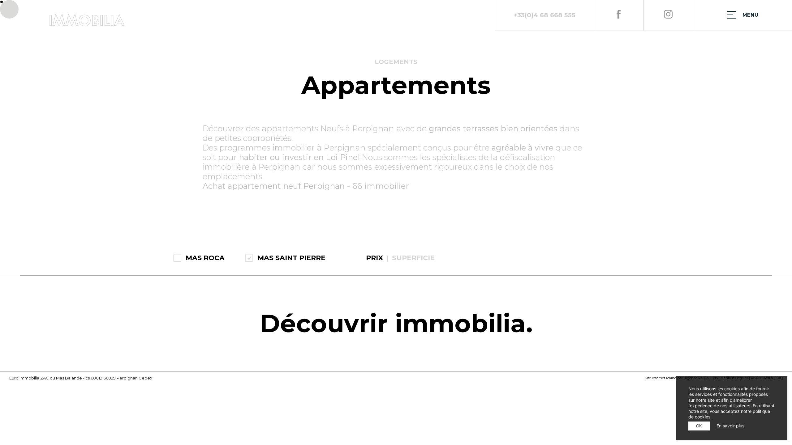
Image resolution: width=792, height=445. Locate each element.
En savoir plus (730, 425)
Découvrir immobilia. (396, 323)
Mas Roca (205, 258)
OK (699, 426)
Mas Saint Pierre (291, 258)
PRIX (374, 258)
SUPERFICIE (413, 258)
